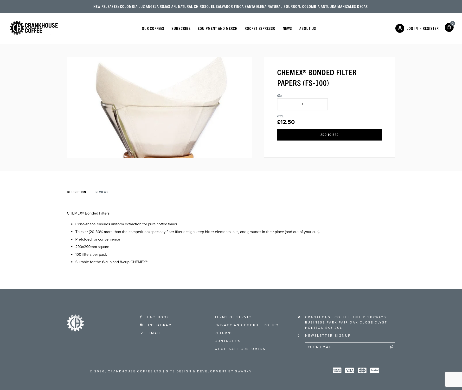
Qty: (279, 95)
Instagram (159, 325)
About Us (307, 28)
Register (431, 28)
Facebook (157, 317)
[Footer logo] (75, 330)
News (287, 28)
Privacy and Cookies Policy (247, 325)
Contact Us (228, 341)
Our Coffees (153, 28)
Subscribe (181, 28)
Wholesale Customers (240, 349)
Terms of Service (234, 317)
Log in (412, 28)
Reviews (102, 192)
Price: (280, 116)
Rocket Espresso (260, 28)
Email (154, 333)
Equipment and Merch (217, 28)
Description (76, 192)
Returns (224, 333)
